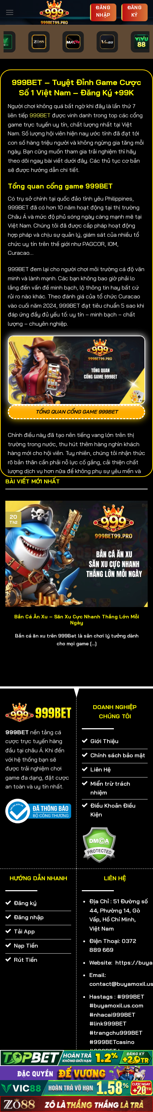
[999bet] (54, 12)
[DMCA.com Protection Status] (99, 844)
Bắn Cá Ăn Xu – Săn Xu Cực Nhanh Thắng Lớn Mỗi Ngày (76, 619)
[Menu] (9, 12)
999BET (40, 115)
